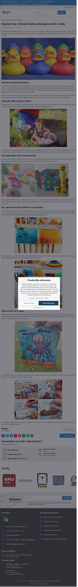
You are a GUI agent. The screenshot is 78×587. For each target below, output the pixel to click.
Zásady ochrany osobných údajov (39, 298)
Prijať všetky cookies (49, 303)
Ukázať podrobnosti (39, 307)
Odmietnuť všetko (28, 303)
